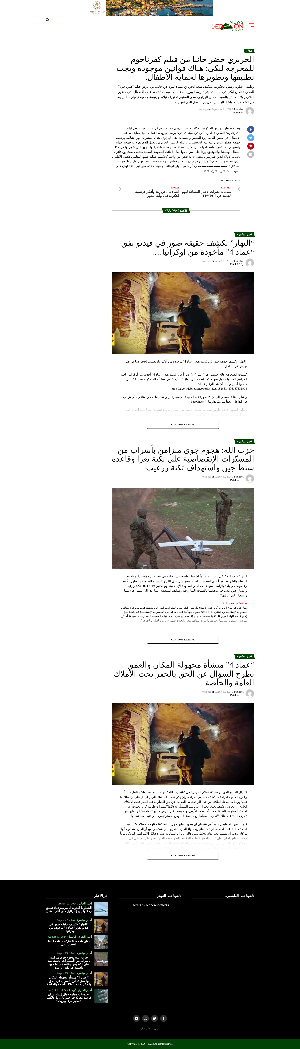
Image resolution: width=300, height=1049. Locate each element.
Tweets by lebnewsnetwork (150, 905)
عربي (157, 1028)
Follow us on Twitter (234, 603)
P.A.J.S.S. (235, 264)
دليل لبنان (145, 1028)
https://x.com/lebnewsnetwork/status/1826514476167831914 (209, 388)
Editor (236, 112)
